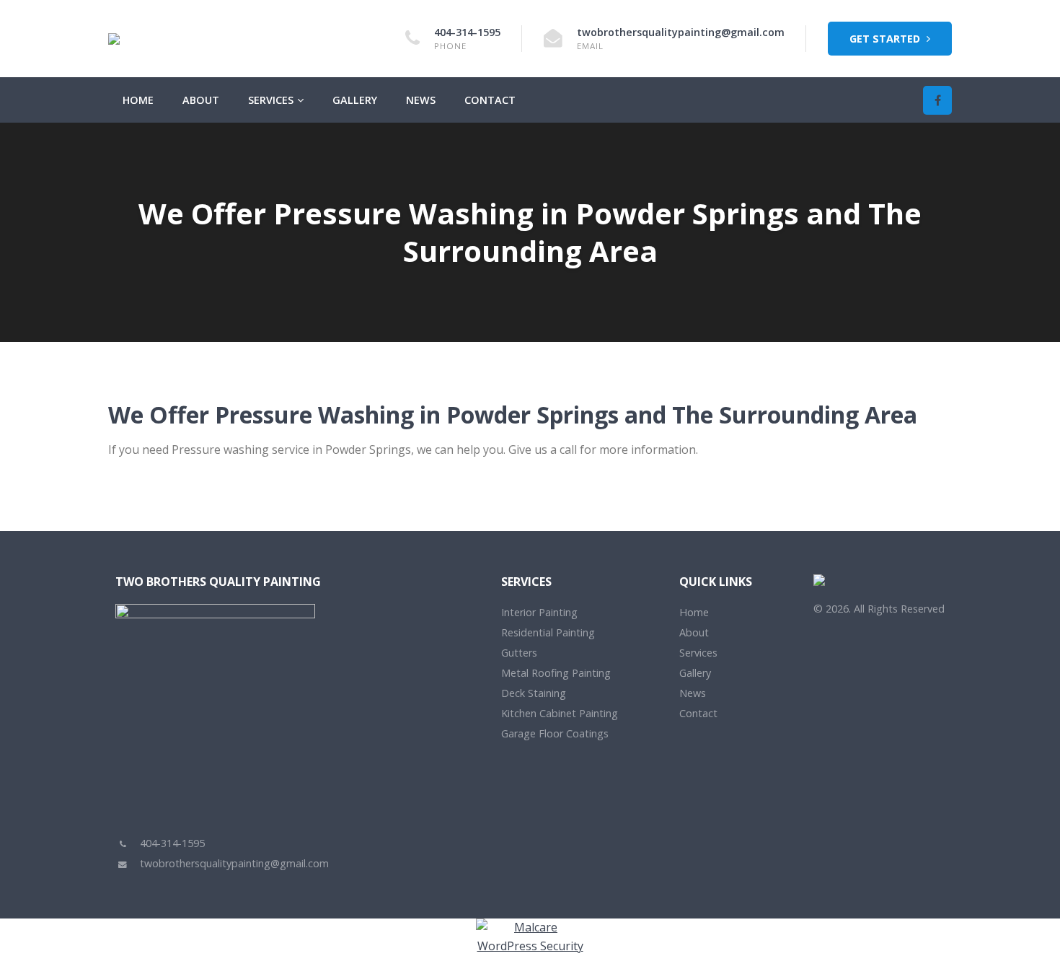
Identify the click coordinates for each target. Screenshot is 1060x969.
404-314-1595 (467, 32)
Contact (490, 100)
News (421, 100)
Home (138, 100)
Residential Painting (548, 632)
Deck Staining (533, 693)
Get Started (886, 38)
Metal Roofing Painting (556, 673)
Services (270, 100)
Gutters (519, 652)
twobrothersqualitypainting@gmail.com (681, 32)
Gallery (354, 100)
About (200, 100)
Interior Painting (539, 612)
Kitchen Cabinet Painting (559, 713)
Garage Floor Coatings (555, 733)
